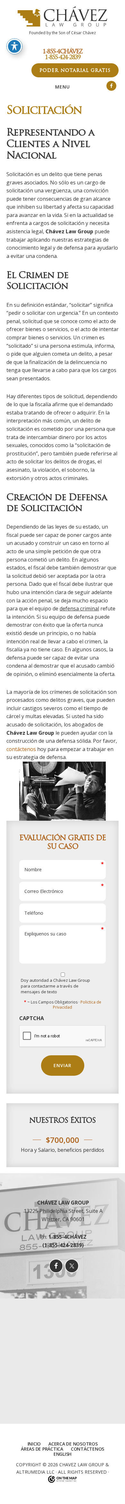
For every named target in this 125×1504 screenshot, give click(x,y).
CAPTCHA (31, 1018)
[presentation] (62, 1036)
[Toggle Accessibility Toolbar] (14, 46)
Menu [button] (62, 87)
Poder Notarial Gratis (75, 70)
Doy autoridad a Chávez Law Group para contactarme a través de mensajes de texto (55, 986)
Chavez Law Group (81, 1464)
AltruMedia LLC (35, 1472)
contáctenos (21, 749)
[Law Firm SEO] (62, 1480)
